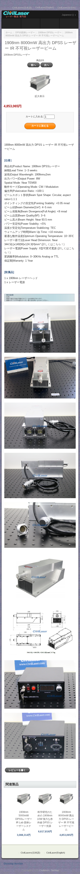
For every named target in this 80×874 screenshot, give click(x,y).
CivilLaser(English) (44, 7)
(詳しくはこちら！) (52, 244)
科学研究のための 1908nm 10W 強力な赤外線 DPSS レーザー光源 (45, 819)
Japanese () (68, 15)
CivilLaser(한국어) (66, 7)
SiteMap (55, 870)
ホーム (9, 32)
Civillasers (44, 870)
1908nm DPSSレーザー (50, 32)
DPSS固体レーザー (25, 32)
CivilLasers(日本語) (22, 7)
